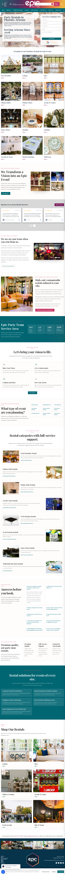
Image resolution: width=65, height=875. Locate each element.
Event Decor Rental (57, 409)
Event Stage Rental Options (27, 523)
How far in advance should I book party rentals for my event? (34, 588)
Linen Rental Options (7, 570)
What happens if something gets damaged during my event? (35, 629)
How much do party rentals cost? (53, 615)
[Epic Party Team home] (32, 4)
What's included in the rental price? (34, 608)
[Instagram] (56, 863)
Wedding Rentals (47, 404)
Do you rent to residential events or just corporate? (53, 629)
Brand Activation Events (47, 414)
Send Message (51, 38)
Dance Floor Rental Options (27, 555)
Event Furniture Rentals (46, 409)
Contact (3, 863)
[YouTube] (63, 863)
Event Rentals (35, 404)
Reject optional (45, 871)
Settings (54, 871)
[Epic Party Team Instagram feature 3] (59, 845)
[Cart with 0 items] (61, 4)
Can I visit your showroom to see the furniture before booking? (34, 622)
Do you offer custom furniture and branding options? (54, 608)
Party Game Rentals (34, 409)
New (3, 10)
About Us (51, 10)
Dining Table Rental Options (27, 491)
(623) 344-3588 (19, 836)
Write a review (59, 204)
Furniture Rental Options (26, 460)
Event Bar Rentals (35, 413)
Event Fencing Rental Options (9, 539)
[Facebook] (61, 863)
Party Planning (57, 404)
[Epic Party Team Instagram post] (6, 845)
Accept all (60, 871)
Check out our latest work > (8, 266)
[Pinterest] (58, 863)
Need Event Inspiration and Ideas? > (45, 310)
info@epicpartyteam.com (33, 836)
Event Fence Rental (57, 414)
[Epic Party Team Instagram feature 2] (48, 845)
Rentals (2, 856)
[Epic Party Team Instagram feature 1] (37, 845)
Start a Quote (32, 392)
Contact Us (43, 10)
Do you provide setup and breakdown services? (53, 621)
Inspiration (58, 10)
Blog (2, 860)
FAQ (2, 862)
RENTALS (8, 10)
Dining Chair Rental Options (9, 476)
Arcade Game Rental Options (9, 507)
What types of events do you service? (34, 615)
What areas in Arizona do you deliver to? (54, 587)
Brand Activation (18, 10)
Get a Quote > (6, 193)
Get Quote (56, 4)
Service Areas (34, 10)
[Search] (52, 4)
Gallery (27, 10)
